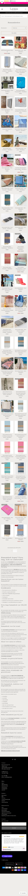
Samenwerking (5, 802)
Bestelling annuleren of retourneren (9, 815)
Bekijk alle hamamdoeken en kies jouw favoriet (10, 750)
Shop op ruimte (5, 785)
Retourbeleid (4, 810)
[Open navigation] (2, 9)
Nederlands (9, 864)
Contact (3, 800)
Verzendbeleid (4, 808)
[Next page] (16, 551)
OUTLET (3, 790)
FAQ (2, 807)
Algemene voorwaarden (6, 812)
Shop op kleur (4, 787)
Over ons (3, 798)
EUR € (19, 864)
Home (2, 16)
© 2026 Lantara (5, 860)
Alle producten (5, 784)
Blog (2, 796)
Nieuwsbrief (4, 795)
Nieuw (3, 783)
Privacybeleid (4, 814)
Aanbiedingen (4, 788)
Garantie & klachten (6, 811)
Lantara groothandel (6, 799)
